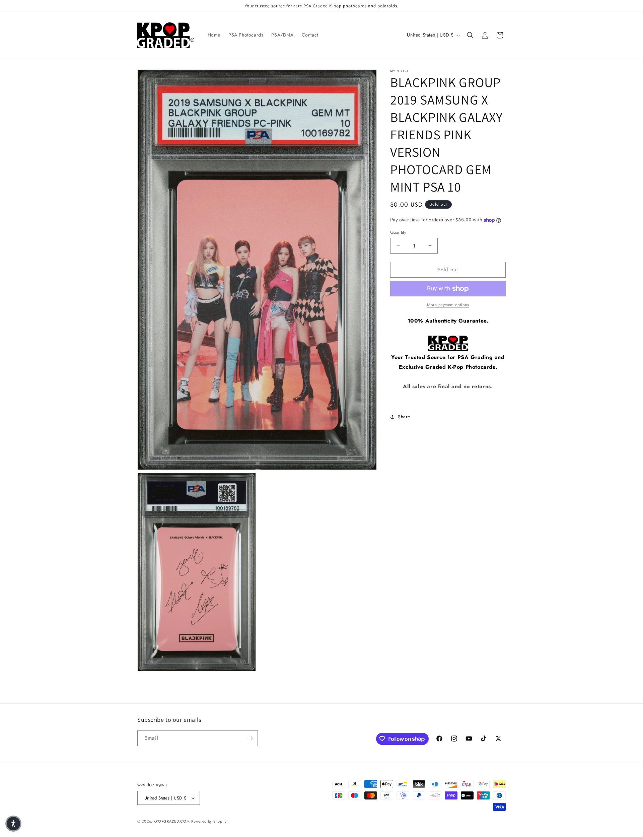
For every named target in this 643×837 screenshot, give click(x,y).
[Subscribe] (250, 738)
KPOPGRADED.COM (172, 821)
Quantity (398, 232)
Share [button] (404, 416)
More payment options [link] (448, 305)
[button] (470, 35)
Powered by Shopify (209, 821)
